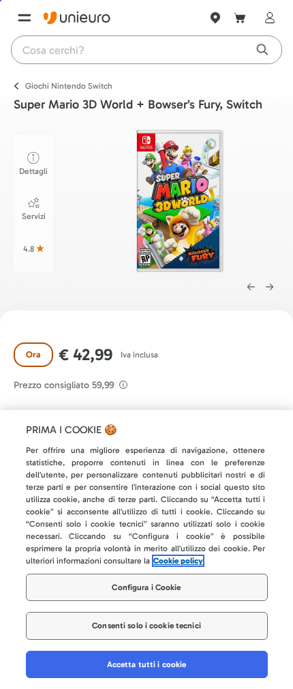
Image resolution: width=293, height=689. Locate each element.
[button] (180, 201)
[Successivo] (269, 287)
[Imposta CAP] (215, 18)
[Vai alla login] (267, 18)
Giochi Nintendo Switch (68, 86)
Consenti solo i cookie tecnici (146, 625)
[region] (146, 549)
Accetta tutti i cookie (147, 664)
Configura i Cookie (146, 587)
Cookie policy (178, 561)
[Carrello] (240, 18)
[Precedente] (250, 287)
